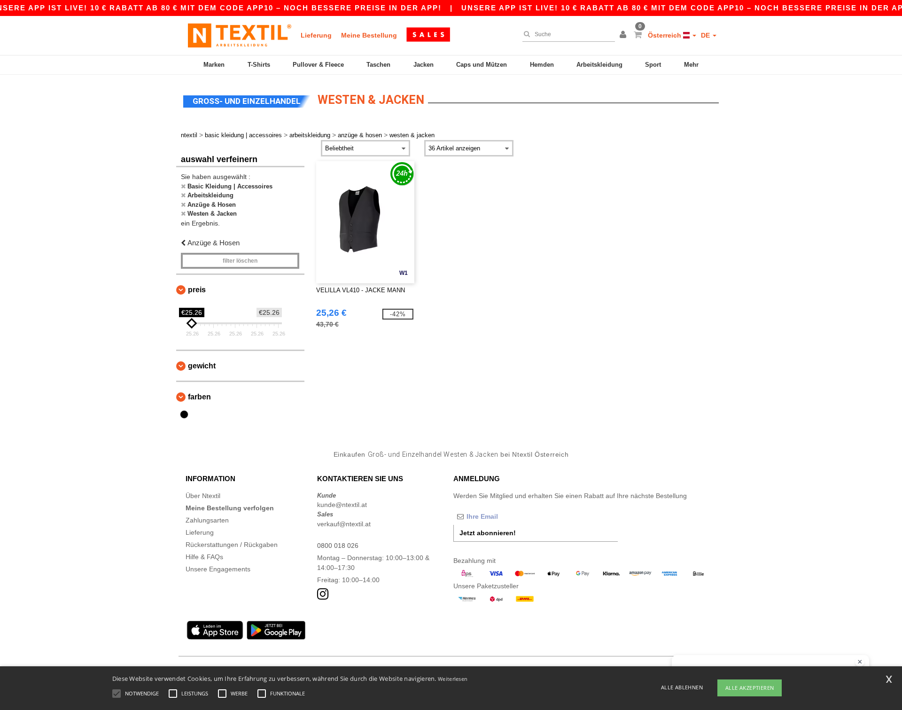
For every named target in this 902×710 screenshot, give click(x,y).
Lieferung (316, 35)
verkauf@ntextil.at (344, 524)
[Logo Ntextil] (239, 35)
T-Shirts (259, 64)
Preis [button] (197, 290)
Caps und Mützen (481, 64)
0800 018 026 (337, 545)
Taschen (378, 64)
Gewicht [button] (202, 366)
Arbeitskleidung (599, 64)
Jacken (423, 64)
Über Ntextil (203, 495)
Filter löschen (240, 260)
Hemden (542, 64)
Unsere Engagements (218, 569)
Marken (214, 64)
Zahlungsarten (207, 520)
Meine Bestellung (369, 35)
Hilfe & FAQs (204, 557)
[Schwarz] (184, 414)
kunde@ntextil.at (342, 504)
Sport (653, 64)
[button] (624, 35)
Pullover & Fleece (318, 64)
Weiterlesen (452, 678)
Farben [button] (199, 397)
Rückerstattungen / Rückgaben (232, 544)
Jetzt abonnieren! (487, 533)
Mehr (691, 64)
